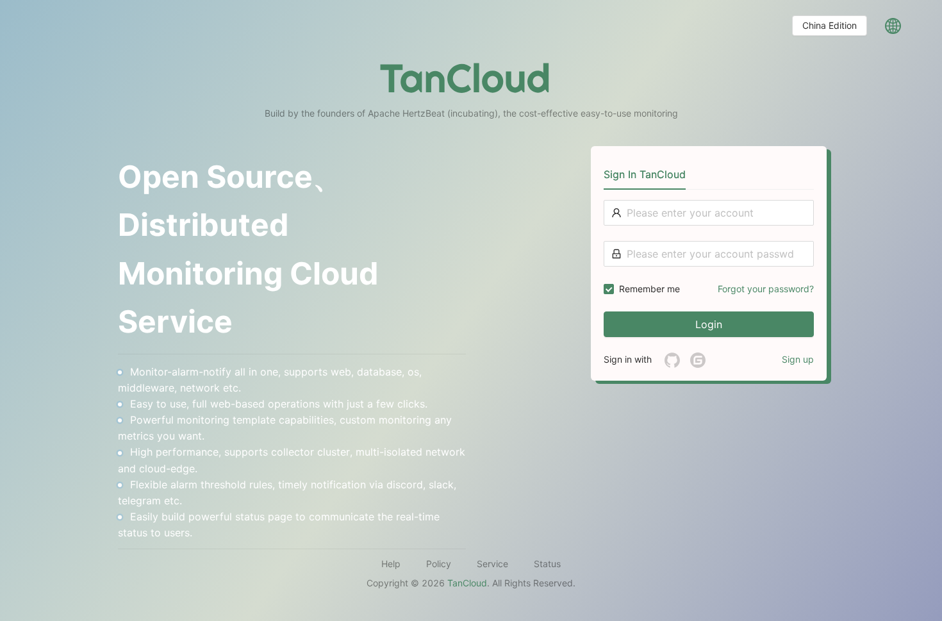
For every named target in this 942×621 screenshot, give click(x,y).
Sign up (798, 359)
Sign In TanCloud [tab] (645, 174)
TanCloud (467, 582)
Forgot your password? (766, 288)
